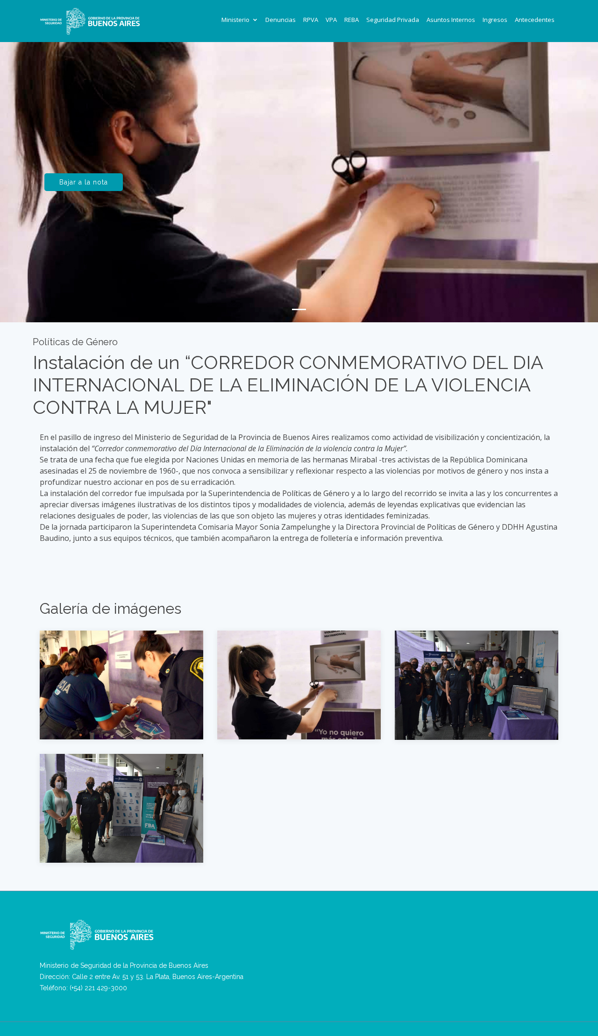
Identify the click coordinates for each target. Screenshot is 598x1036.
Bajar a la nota (83, 182)
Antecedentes (535, 19)
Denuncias (280, 19)
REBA (351, 19)
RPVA (310, 19)
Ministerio (235, 19)
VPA (331, 19)
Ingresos (495, 19)
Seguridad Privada (392, 19)
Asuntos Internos (451, 19)
